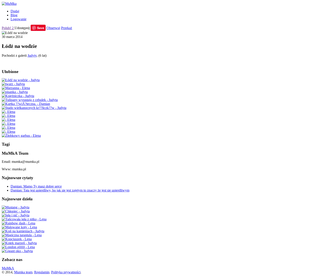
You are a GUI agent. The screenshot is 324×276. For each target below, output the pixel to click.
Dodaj (15, 11)
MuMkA (8, 268)
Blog (14, 15)
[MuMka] (9, 4)
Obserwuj (53, 28)
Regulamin (41, 272)
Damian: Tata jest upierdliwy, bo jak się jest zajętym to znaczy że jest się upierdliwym (70, 190)
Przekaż (66, 28)
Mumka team (23, 272)
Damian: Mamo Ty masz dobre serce (36, 186)
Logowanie (18, 19)
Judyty (32, 55)
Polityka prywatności (65, 272)
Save (40, 28)
